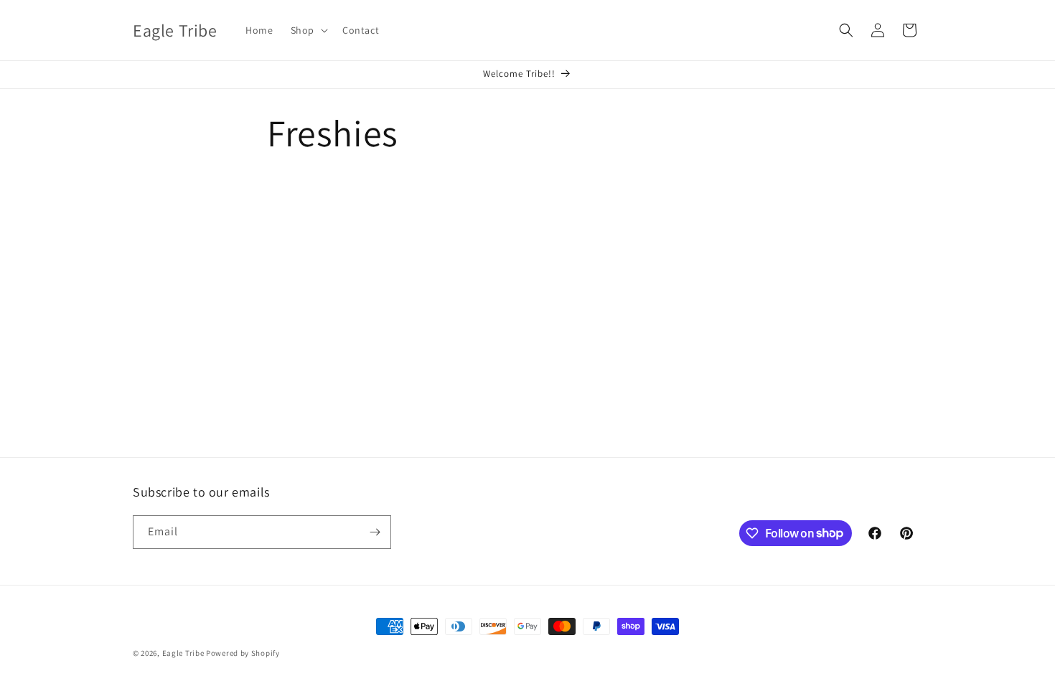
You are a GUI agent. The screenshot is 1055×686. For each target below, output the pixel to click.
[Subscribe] (374, 532)
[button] (308, 30)
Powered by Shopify (243, 653)
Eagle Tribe (183, 653)
